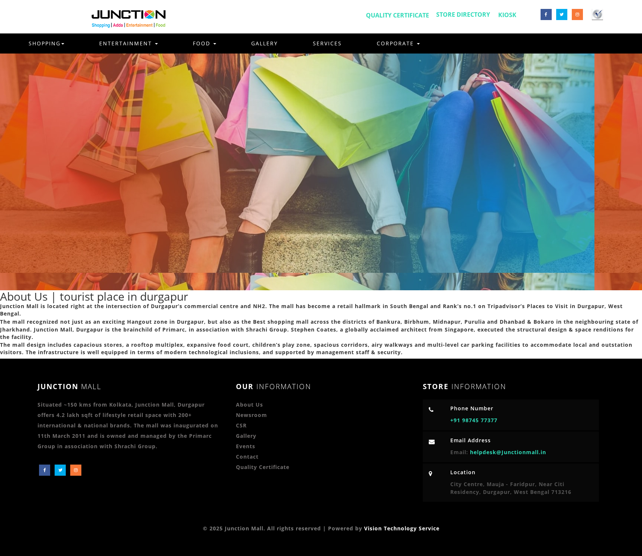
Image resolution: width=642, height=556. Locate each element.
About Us (249, 404)
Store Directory (463, 14)
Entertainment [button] (126, 43)
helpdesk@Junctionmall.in (508, 452)
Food (203, 43)
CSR (241, 425)
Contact (247, 456)
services (327, 43)
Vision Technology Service (402, 528)
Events (245, 446)
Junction (69, 386)
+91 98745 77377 (473, 420)
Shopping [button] (45, 43)
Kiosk (507, 15)
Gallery (264, 43)
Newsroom (251, 414)
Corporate (396, 43)
